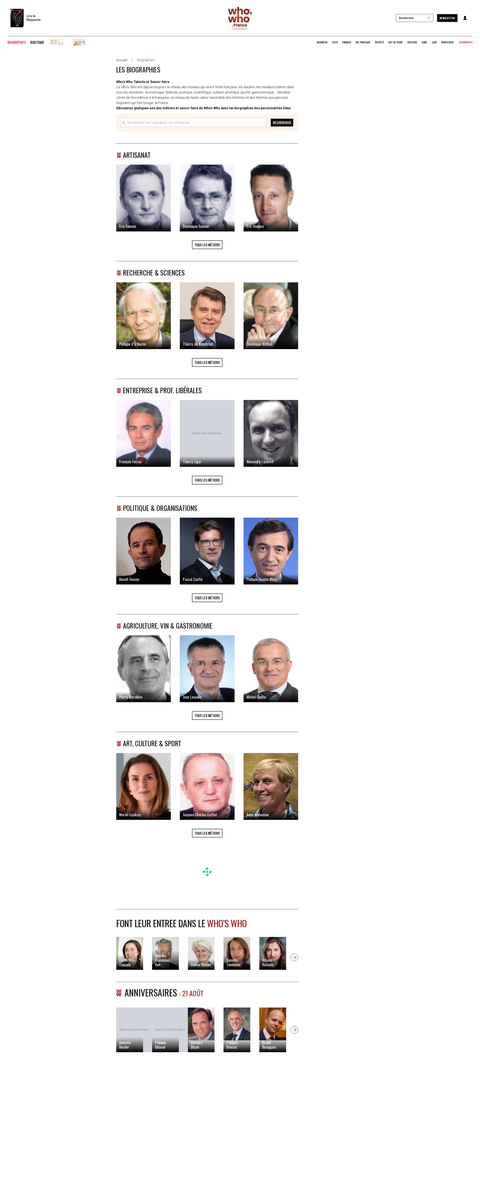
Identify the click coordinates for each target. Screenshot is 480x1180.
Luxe (434, 42)
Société (379, 42)
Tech (335, 42)
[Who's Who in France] (240, 18)
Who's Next (447, 42)
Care (424, 42)
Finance (346, 42)
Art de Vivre (395, 42)
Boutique (37, 42)
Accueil (121, 60)
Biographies (17, 42)
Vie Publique (363, 42)
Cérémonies (465, 42)
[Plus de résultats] (294, 957)
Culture (412, 42)
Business (322, 42)
